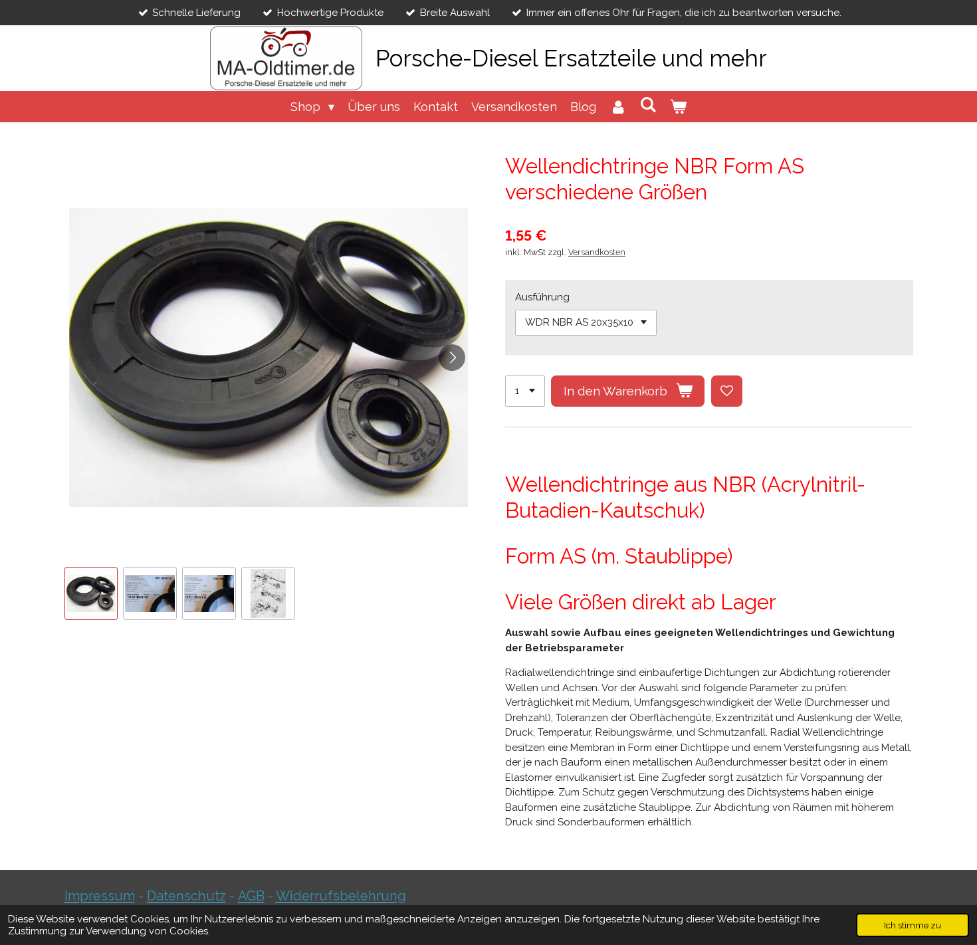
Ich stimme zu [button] (912, 925)
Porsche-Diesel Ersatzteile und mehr (571, 58)
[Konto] (618, 106)
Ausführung (542, 297)
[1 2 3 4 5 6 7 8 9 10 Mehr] (525, 391)
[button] (91, 594)
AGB (251, 896)
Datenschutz (186, 896)
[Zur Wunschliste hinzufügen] (726, 391)
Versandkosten (596, 252)
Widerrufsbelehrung (341, 896)
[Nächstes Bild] (452, 357)
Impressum (99, 896)
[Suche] (648, 104)
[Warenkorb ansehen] (678, 106)
